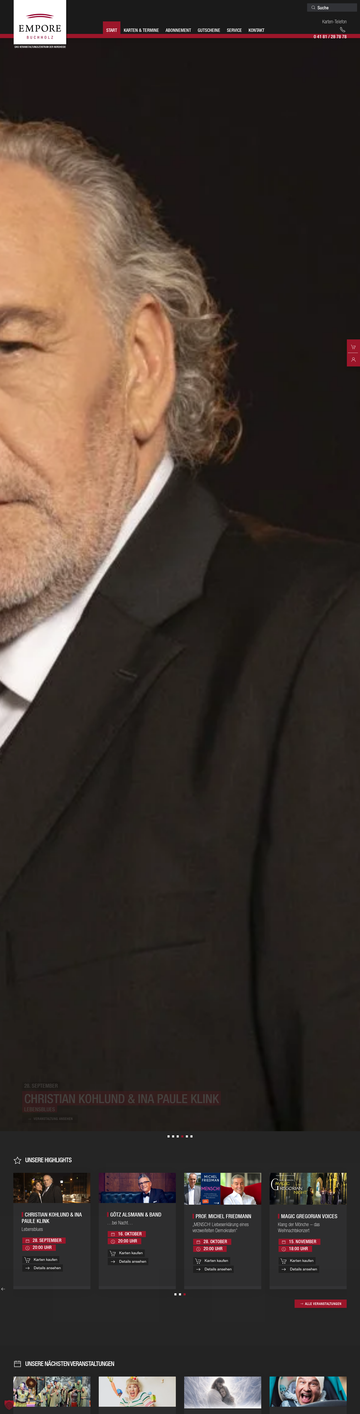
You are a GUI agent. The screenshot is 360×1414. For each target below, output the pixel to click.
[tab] (175, 1294)
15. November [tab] (169, 1136)
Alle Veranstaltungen (323, 1303)
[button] (9, 1405)
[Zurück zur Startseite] (40, 23)
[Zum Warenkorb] (353, 346)
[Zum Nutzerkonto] (353, 359)
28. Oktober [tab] (191, 1136)
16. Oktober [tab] (173, 1136)
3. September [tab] (187, 1136)
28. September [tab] (182, 1136)
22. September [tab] (178, 1136)
